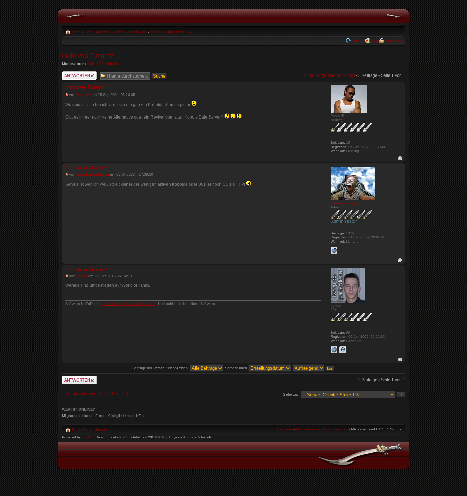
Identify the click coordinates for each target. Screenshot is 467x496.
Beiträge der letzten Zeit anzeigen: (161, 368)
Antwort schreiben (78, 73)
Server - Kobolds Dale (129, 32)
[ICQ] (342, 349)
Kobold (111, 63)
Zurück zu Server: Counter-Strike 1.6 (97, 393)
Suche (357, 41)
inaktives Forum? (88, 55)
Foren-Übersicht (96, 32)
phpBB (87, 437)
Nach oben (400, 158)
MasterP (83, 95)
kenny (81, 276)
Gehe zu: (290, 394)
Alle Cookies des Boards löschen (322, 429)
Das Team (285, 429)
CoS (90, 63)
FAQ (373, 41)
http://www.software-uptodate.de (128, 304)
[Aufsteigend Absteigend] (314, 368)
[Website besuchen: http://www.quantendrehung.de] (334, 349)
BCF (100, 63)
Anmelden (393, 41)
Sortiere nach (236, 368)
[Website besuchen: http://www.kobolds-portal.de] (334, 250)
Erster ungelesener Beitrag (330, 75)
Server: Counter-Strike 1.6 (170, 32)
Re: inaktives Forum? (86, 168)
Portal (76, 32)
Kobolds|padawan (92, 174)
